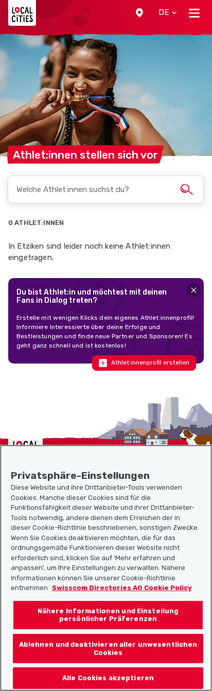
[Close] (194, 290)
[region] (106, 568)
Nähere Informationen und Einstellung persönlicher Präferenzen (108, 615)
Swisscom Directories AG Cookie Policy (122, 588)
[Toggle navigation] (194, 13)
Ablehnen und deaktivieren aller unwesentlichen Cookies (108, 649)
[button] (139, 13)
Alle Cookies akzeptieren (108, 678)
